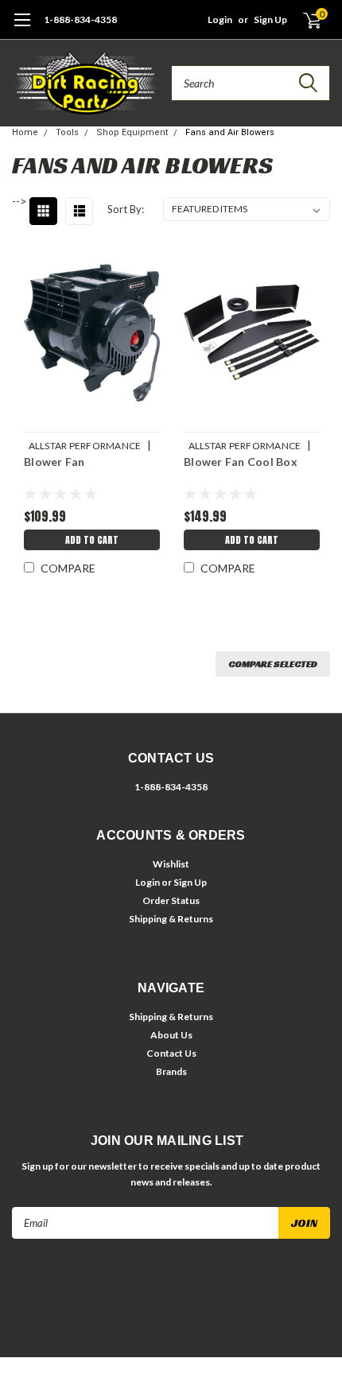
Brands (171, 1071)
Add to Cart (92, 540)
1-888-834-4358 (80, 19)
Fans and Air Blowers (229, 132)
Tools (67, 132)
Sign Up (270, 19)
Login (220, 19)
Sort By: (125, 209)
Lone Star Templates (249, 1344)
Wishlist (171, 864)
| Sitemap (223, 1331)
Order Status (171, 900)
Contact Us (171, 1053)
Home (25, 132)
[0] (303, 20)
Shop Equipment (132, 132)
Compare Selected (272, 663)
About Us (171, 1035)
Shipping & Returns (171, 919)
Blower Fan (54, 461)
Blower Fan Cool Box (240, 461)
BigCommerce (122, 1344)
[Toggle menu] (22, 28)
